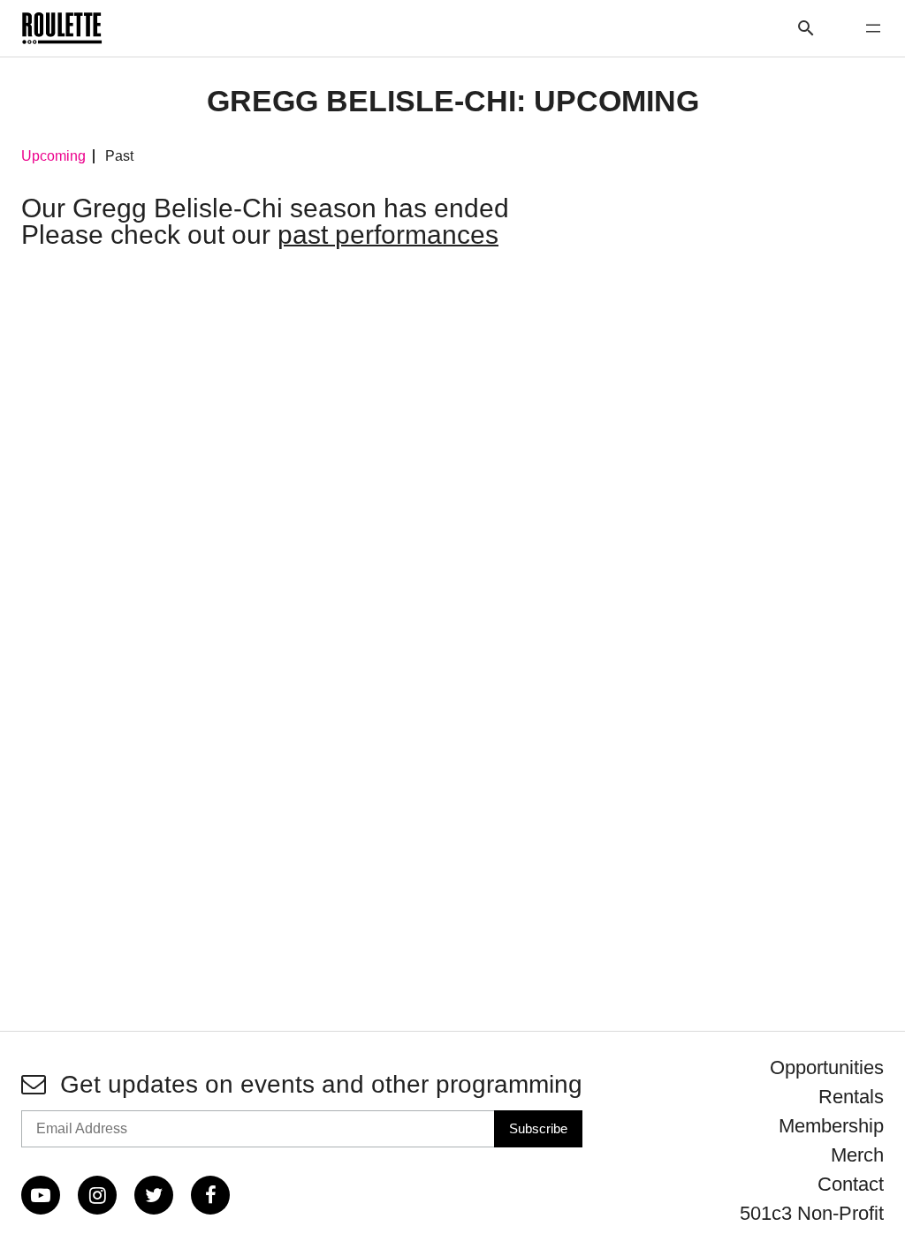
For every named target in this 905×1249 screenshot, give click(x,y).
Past (119, 156)
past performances (388, 234)
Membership (831, 1126)
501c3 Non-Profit (812, 1213)
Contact (851, 1184)
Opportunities (827, 1067)
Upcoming (53, 156)
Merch (857, 1155)
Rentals (851, 1097)
